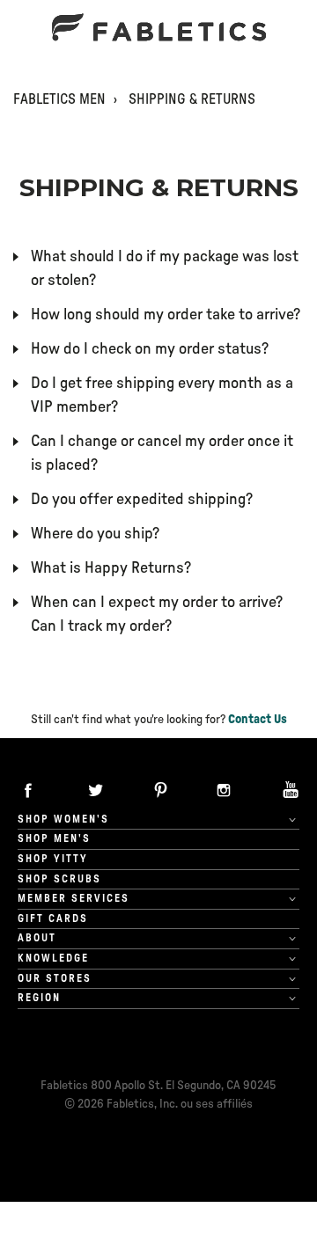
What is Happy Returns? (111, 568)
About (37, 938)
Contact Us (257, 719)
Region (39, 997)
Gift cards (53, 918)
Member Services (73, 898)
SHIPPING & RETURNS (192, 99)
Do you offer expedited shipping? (142, 500)
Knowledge (53, 958)
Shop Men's (54, 838)
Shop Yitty (53, 858)
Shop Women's (63, 819)
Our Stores (55, 978)
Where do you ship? (95, 534)
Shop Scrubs (59, 879)
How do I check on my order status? (150, 349)
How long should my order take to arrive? (165, 315)
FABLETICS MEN (59, 99)
